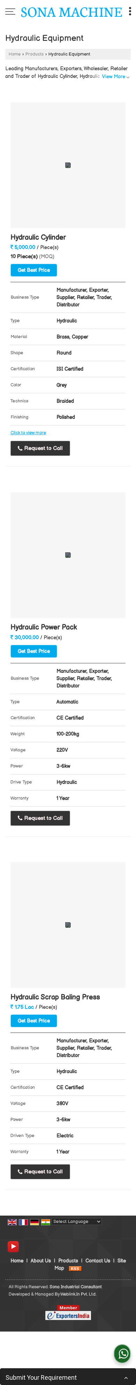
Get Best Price (34, 270)
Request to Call (43, 448)
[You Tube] (13, 1246)
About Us (41, 1261)
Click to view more (28, 433)
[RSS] (75, 1268)
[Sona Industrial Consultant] (71, 12)
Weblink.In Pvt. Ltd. (78, 1294)
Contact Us (97, 1261)
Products (34, 54)
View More (113, 77)
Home (15, 54)
